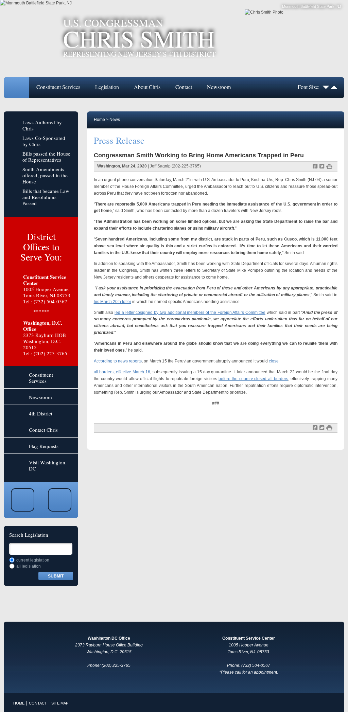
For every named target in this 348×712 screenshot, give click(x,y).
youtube (22, 500)
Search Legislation (28, 535)
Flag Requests (43, 446)
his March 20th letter (112, 301)
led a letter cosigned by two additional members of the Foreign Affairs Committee (190, 312)
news (114, 119)
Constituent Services (58, 86)
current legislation (32, 560)
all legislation (28, 566)
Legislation (107, 86)
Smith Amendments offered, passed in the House (45, 175)
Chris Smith (139, 37)
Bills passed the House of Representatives (46, 156)
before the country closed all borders (253, 378)
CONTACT (38, 703)
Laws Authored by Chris (42, 125)
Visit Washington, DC (48, 465)
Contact (183, 86)
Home (16, 87)
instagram (59, 500)
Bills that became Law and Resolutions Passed (45, 197)
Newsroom (219, 86)
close (274, 361)
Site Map (59, 703)
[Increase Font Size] (334, 86)
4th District (40, 413)
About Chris (147, 86)
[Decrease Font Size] (326, 86)
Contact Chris (43, 429)
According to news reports (118, 361)
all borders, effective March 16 (122, 372)
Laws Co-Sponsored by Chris (43, 141)
